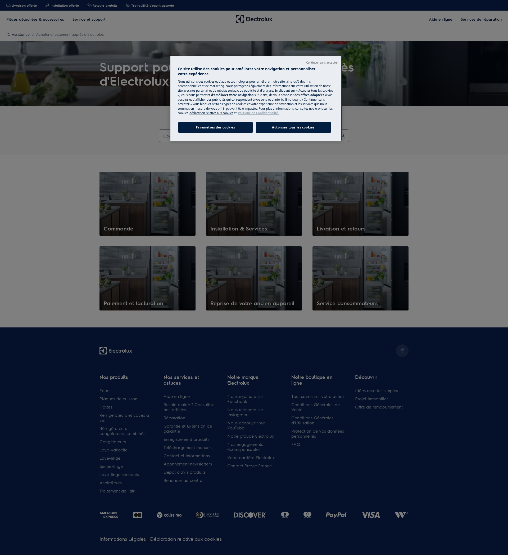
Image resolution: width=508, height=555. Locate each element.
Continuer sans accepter (322, 62)
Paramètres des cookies (215, 127)
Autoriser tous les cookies (293, 127)
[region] (256, 98)
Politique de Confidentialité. (258, 113)
